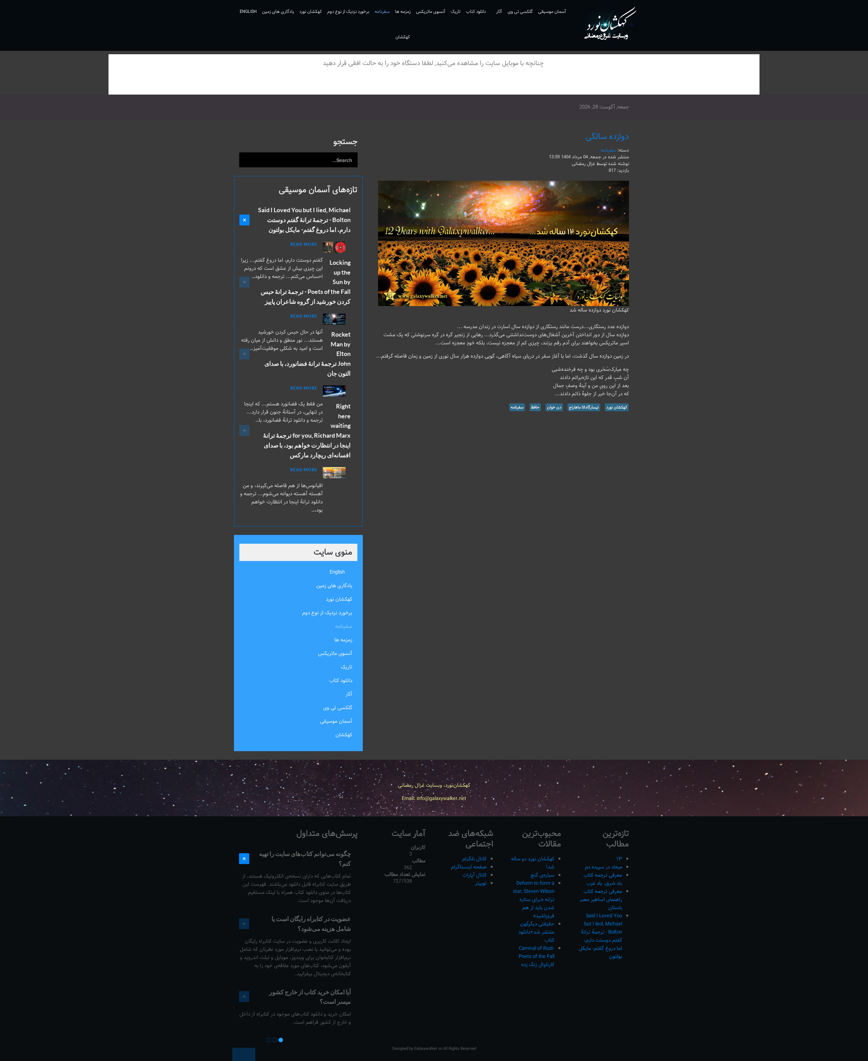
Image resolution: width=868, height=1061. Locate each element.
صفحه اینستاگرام (469, 867)
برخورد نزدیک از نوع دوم (327, 612)
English (337, 572)
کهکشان (343, 734)
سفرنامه (608, 150)
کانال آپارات (474, 875)
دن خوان (554, 407)
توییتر (481, 883)
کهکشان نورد (616, 407)
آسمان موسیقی (336, 721)
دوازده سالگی (607, 136)
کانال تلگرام (474, 859)
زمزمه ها (343, 640)
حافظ (535, 407)
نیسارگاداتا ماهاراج (584, 407)
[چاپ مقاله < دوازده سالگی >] (388, 149)
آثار (349, 694)
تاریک (346, 667)
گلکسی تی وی (337, 707)
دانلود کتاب (340, 680)
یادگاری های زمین (334, 585)
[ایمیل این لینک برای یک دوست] (379, 149)
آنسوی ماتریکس (335, 653)
